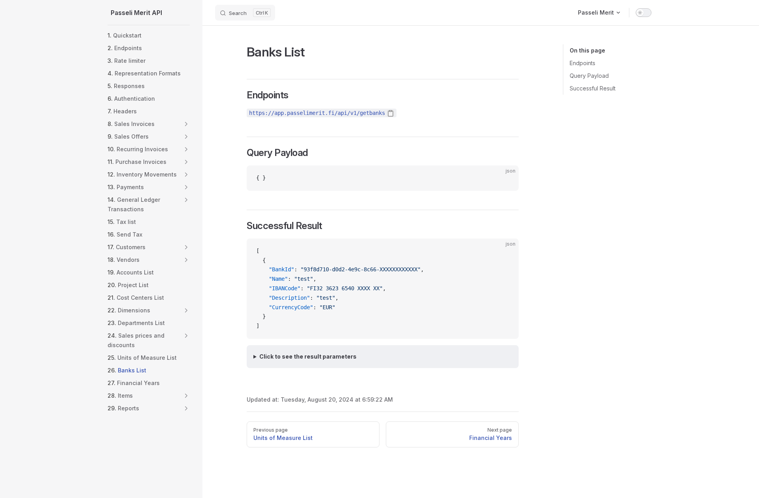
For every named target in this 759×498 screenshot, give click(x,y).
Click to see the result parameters (308, 356)
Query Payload (589, 75)
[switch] (643, 12)
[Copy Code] (506, 178)
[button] (186, 124)
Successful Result (593, 88)
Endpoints (582, 63)
